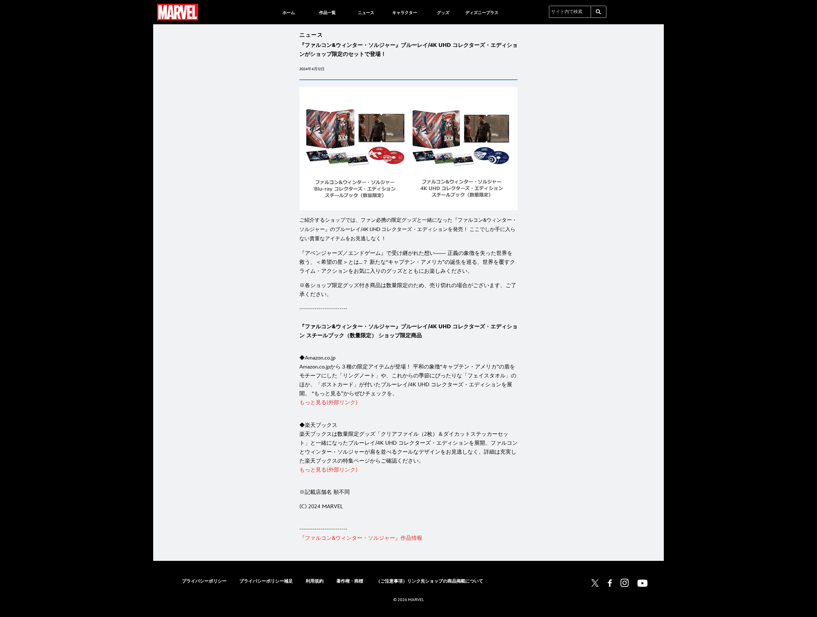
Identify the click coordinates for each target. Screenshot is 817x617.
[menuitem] (288, 12)
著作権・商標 (349, 581)
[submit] (598, 12)
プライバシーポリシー (204, 581)
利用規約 (315, 581)
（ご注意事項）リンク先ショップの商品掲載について (429, 581)
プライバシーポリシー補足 (266, 581)
